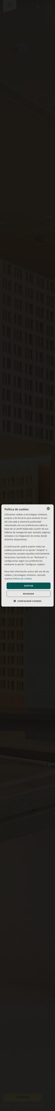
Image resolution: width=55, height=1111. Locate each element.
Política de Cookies (22, 578)
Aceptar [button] (28, 585)
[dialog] (27, 555)
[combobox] (48, 508)
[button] (27, 601)
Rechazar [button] (28, 593)
